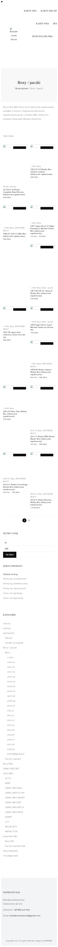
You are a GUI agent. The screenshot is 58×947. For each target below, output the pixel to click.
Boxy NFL (9, 841)
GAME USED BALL (14, 788)
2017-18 (10, 744)
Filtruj (10, 555)
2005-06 (11, 686)
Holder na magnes (14, 643)
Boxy (39, 166)
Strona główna (21, 88)
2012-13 (10, 720)
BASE (7, 783)
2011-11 (10, 710)
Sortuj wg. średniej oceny (15, 583)
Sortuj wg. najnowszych (14, 588)
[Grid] (16, 136)
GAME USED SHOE (14, 812)
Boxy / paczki (47, 288)
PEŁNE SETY (11, 827)
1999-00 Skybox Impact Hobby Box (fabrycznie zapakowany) (40, 372)
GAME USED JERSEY (15, 797)
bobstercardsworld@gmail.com (24, 915)
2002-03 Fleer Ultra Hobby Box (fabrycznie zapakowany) (15, 413)
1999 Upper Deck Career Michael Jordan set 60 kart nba (41, 327)
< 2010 (33, 166)
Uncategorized (10, 856)
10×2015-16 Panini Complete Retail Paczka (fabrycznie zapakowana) (14, 192)
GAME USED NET (11, 768)
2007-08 (11, 696)
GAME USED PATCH (14, 807)
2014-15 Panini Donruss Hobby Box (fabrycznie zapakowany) (40, 502)
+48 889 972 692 (21, 910)
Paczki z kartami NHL (15, 846)
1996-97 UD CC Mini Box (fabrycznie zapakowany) (14, 235)
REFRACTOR (11, 831)
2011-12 (33, 431)
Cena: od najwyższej (13, 598)
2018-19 (7, 628)
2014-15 (6, 479)
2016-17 (10, 739)
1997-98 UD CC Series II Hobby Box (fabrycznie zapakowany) (41, 293)
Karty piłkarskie (10, 851)
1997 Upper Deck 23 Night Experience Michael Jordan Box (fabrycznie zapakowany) (42, 229)
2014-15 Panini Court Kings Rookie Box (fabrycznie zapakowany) (15, 486)
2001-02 (11, 667)
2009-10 (11, 706)
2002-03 (11, 672)
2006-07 (11, 691)
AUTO (8, 778)
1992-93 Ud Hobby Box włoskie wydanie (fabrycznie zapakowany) (41, 171)
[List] (20, 136)
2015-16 (10, 735)
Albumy (9, 638)
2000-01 (11, 662)
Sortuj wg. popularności (15, 579)
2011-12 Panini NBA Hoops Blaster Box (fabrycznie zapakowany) (42, 438)
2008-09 (11, 701)
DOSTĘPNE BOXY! (15, 754)
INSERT (8, 817)
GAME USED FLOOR (14, 793)
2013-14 (10, 725)
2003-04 (11, 677)
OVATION (48, 941)
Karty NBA (8, 773)
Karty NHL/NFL (10, 836)
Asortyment (8, 633)
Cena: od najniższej (12, 593)
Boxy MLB (8, 764)
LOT (7, 822)
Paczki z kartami (9, 187)
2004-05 (11, 681)
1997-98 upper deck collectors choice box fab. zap (14, 334)
